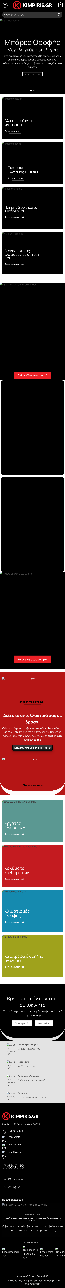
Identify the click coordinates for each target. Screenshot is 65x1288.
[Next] (60, 1220)
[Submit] (59, 15)
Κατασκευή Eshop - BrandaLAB (32, 1276)
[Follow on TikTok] (15, 1166)
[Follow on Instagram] (10, 1166)
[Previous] (5, 1220)
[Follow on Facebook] (5, 1166)
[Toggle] (5, 1179)
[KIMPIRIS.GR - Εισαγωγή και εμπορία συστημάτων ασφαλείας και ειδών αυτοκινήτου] (32, 5)
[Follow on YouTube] (21, 1166)
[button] (5, 5)
